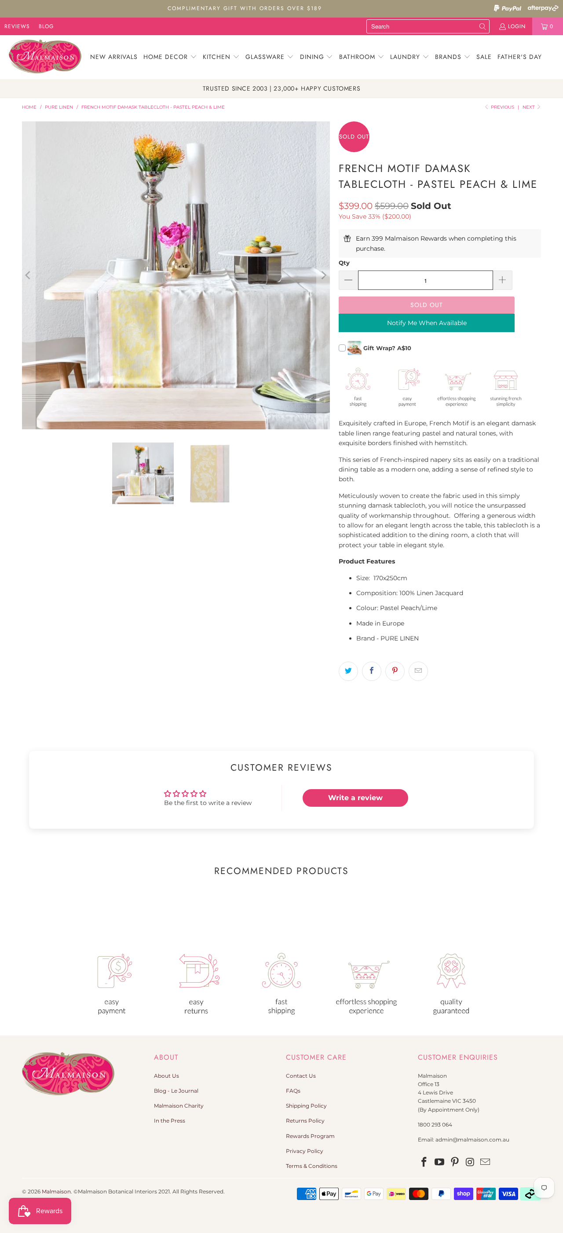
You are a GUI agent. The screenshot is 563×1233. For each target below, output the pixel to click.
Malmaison (56, 1191)
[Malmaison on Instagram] (470, 1162)
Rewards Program (310, 1136)
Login (517, 26)
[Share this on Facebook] (371, 671)
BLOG (46, 26)
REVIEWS (17, 26)
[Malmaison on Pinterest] (454, 1162)
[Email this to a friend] (418, 671)
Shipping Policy (306, 1105)
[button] (170, 57)
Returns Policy (305, 1120)
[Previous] (29, 275)
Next (529, 107)
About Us (166, 1075)
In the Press (169, 1120)
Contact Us (301, 1075)
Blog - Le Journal (176, 1090)
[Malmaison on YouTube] (439, 1162)
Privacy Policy (304, 1151)
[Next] (323, 275)
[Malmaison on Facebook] (424, 1162)
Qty (344, 262)
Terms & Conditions (311, 1166)
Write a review (355, 798)
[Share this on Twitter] (348, 671)
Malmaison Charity (179, 1105)
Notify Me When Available (427, 323)
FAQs (293, 1090)
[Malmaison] (45, 57)
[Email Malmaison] (485, 1162)
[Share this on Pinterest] (395, 671)
